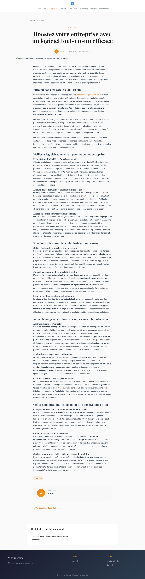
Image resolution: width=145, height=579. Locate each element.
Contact (110, 565)
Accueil (38, 9)
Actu (45, 9)
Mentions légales (113, 561)
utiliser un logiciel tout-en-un (89, 95)
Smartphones (104, 9)
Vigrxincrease (15, 557)
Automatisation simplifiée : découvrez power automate (50, 537)
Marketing (84, 9)
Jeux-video (73, 9)
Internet (63, 9)
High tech (53, 9)
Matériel (93, 9)
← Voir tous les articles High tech (46, 508)
